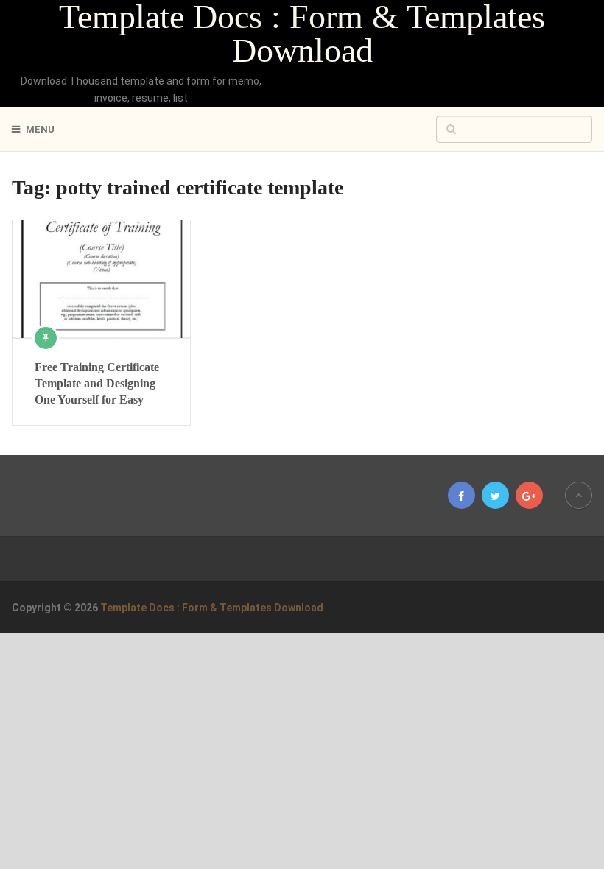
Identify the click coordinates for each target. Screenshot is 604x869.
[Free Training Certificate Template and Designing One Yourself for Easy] (101, 278)
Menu (40, 129)
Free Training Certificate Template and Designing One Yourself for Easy (97, 384)
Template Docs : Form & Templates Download (302, 34)
